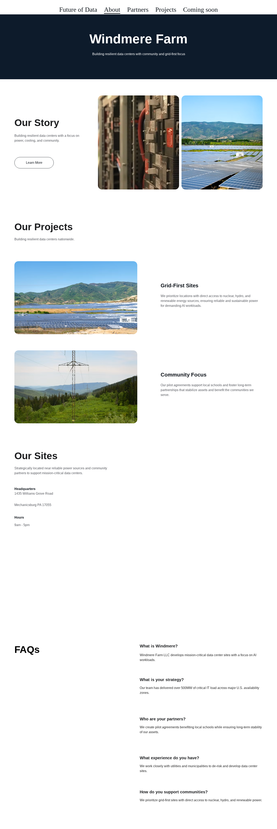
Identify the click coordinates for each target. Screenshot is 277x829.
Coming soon (200, 9)
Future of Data (78, 9)
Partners (137, 9)
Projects (165, 9)
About (112, 9)
